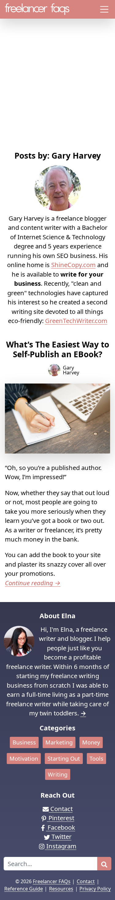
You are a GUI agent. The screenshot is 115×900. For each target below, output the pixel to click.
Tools (96, 758)
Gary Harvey (71, 370)
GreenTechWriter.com (76, 320)
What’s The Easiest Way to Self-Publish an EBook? (57, 349)
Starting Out (64, 758)
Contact (86, 881)
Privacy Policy (95, 888)
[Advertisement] (57, 90)
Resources (61, 888)
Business (24, 742)
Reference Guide (23, 888)
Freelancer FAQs (52, 881)
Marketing (59, 742)
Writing (57, 774)
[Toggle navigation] (104, 9)
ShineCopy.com (73, 264)
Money (91, 742)
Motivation (24, 758)
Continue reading (32, 583)
